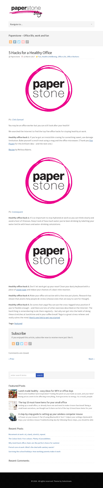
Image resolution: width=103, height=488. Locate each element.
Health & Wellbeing (49, 56)
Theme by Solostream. (63, 481)
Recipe (12, 149)
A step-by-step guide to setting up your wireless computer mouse (50, 414)
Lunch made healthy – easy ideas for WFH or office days (45, 390)
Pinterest (23, 41)
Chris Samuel (18, 119)
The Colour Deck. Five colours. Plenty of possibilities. (30, 438)
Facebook (14, 41)
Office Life (62, 56)
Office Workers (73, 56)
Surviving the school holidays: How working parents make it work (34, 451)
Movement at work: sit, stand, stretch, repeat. (27, 434)
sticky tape (21, 289)
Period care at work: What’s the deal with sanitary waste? (31, 447)
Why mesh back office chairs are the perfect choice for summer (34, 443)
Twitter (19, 41)
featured (18, 323)
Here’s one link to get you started (44, 317)
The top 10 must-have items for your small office (42, 402)
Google (27, 41)
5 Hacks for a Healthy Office (30, 52)
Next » (91, 358)
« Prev (11, 358)
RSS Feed (10, 41)
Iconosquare (17, 211)
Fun (39, 56)
